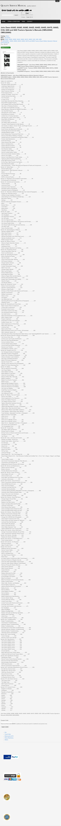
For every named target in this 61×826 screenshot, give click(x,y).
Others (7, 36)
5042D (18, 39)
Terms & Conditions (13, 21)
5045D (22, 39)
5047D (26, 39)
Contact (29, 21)
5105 (34, 39)
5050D (30, 39)
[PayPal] (11, 758)
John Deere (7, 37)
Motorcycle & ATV (9, 736)
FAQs (23, 21)
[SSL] (7, 800)
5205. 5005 (39, 39)
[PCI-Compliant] (7, 820)
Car (6, 732)
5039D (14, 39)
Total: (28, 17)
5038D (10, 39)
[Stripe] (12, 780)
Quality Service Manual (13, 5)
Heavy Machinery (9, 738)
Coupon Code (4, 720)
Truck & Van (8, 734)
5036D (6, 39)
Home (3, 21)
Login (57, 1)
